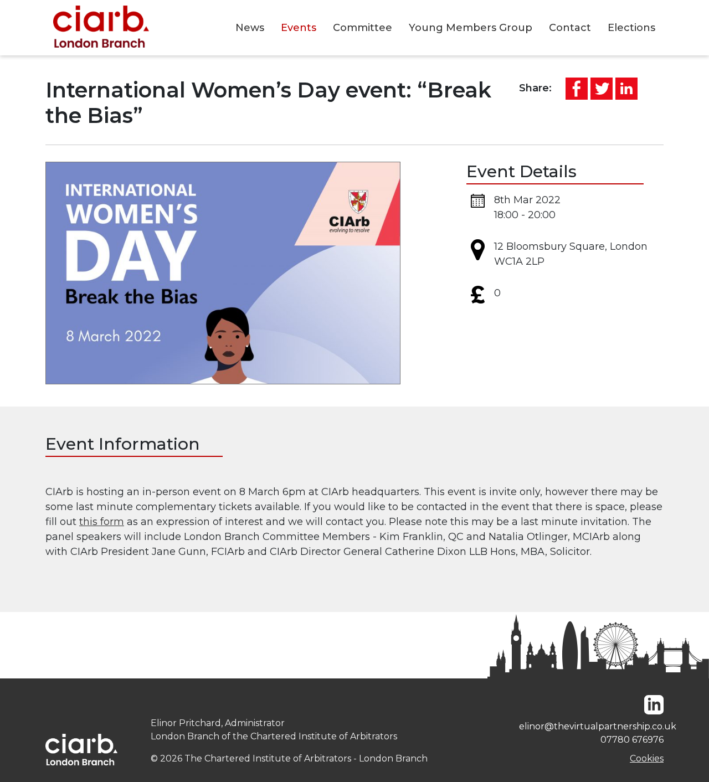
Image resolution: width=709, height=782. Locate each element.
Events (298, 28)
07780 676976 (632, 739)
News (249, 28)
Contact (570, 28)
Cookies (647, 758)
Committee (362, 28)
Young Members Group (470, 28)
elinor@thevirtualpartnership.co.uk (591, 726)
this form (101, 522)
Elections (631, 28)
